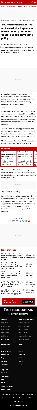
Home (3, 6)
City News (4, 323)
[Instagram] (26, 221)
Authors (20, 401)
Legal (3, 358)
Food (20, 364)
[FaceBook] (20, 221)
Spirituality (5, 364)
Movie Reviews (23, 329)
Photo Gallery (6, 373)
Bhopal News (5, 333)
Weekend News (7, 386)
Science (4, 361)
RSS (15, 401)
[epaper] (32, 2)
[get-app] (35, 2)
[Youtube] (29, 221)
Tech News (5, 376)
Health (20, 358)
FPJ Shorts (22, 6)
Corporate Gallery (8, 348)
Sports (20, 345)
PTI (2, 44)
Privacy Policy (6, 398)
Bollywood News (23, 323)
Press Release (6, 389)
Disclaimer (30, 394)
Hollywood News (23, 326)
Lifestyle (21, 354)
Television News (23, 339)
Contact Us (16, 398)
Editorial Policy (14, 394)
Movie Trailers (23, 333)
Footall (20, 351)
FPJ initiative (6, 351)
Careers (22, 394)
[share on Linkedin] (18, 314)
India (7, 20)
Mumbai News (11, 6)
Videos (3, 380)
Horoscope (5, 354)
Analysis (4, 319)
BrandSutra (5, 345)
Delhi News (4, 336)
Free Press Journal (11, 2)
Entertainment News (26, 319)
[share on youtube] (26, 314)
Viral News (5, 383)
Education (5, 339)
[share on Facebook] (10, 314)
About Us (5, 394)
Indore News (5, 329)
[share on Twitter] (14, 314)
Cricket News (22, 348)
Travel (20, 361)
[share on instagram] (22, 314)
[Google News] (13, 221)
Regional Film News (24, 336)
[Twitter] (23, 221)
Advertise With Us (27, 398)
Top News (4, 370)
